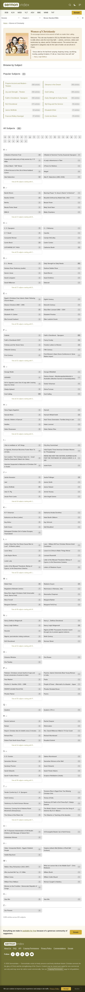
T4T (52, 13)
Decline (77, 989)
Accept (66, 989)
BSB (6, 13)
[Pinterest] (27, 954)
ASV (32, 13)
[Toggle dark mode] (74, 5)
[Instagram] (22, 954)
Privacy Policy (46, 948)
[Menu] (80, 5)
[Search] (70, 5)
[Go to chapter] (82, 17)
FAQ (14, 948)
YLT (26, 13)
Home (5, 23)
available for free (29, 931)
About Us (7, 948)
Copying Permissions (31, 948)
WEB (20, 13)
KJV (13, 13)
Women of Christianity (43, 31)
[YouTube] (32, 954)
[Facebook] (13, 954)
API (19, 948)
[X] (17, 954)
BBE (39, 13)
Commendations (60, 948)
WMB (46, 13)
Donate (77, 13)
